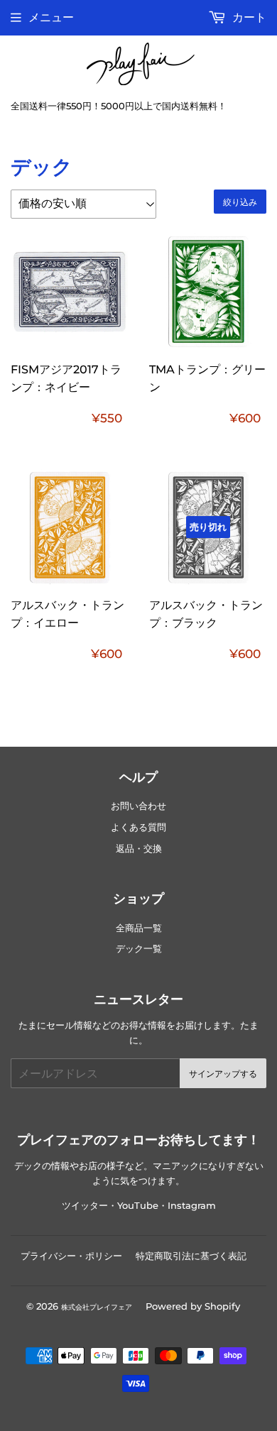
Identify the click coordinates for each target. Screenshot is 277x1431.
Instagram (192, 1205)
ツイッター (85, 1205)
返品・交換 (139, 848)
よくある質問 (138, 827)
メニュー (51, 17)
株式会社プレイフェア (96, 1307)
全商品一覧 (139, 928)
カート (247, 17)
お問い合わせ (138, 806)
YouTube (137, 1205)
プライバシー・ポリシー (71, 1255)
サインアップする (223, 1073)
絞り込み (240, 202)
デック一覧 (139, 948)
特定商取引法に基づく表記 (191, 1255)
